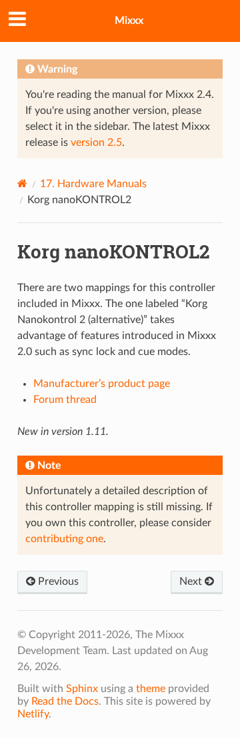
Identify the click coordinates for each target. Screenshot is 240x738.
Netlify (33, 714)
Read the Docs (65, 701)
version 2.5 (96, 142)
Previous (57, 581)
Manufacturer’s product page (101, 383)
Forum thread (65, 399)
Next (192, 581)
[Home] (22, 183)
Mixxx (129, 20)
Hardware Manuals (93, 184)
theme (150, 688)
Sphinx (82, 688)
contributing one (64, 539)
